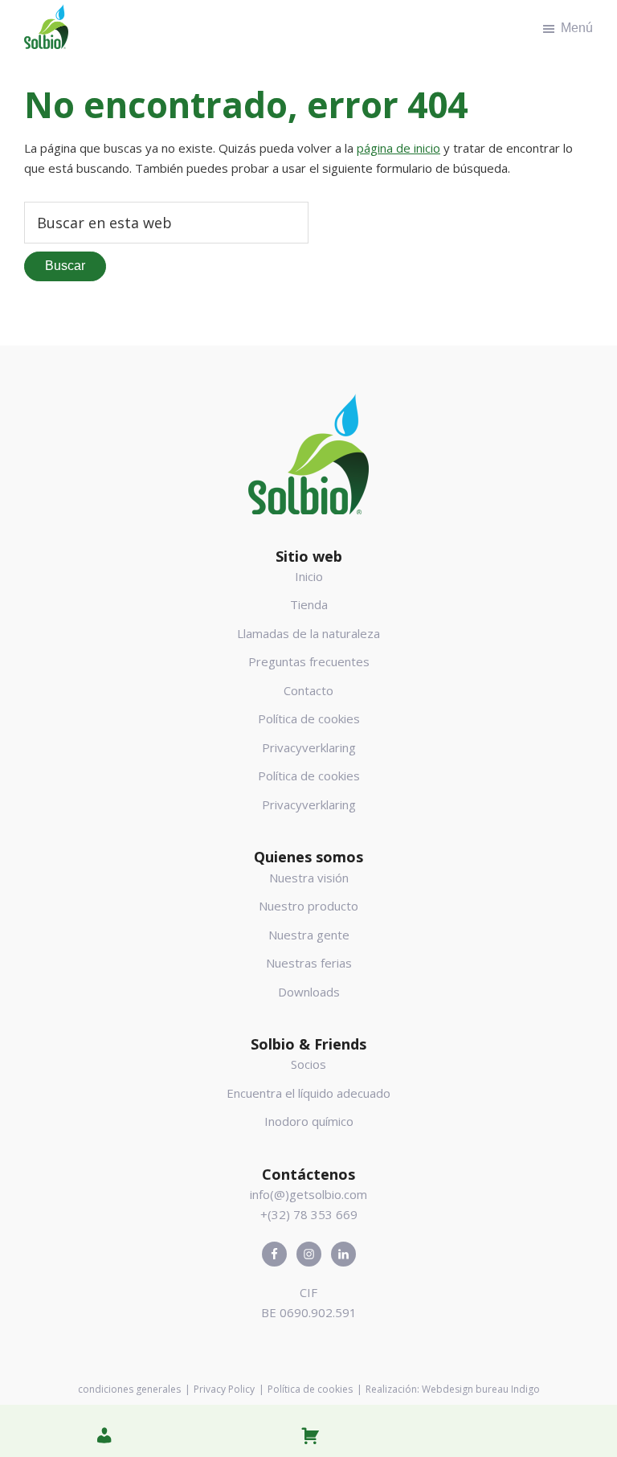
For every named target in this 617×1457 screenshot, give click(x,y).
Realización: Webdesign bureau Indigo (453, 1389)
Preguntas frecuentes (309, 661)
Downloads (309, 992)
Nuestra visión (309, 878)
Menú (577, 28)
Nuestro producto (308, 906)
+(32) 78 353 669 (309, 1214)
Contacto (308, 690)
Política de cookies (309, 718)
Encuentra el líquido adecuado (308, 1093)
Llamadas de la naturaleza (308, 633)
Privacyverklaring (309, 747)
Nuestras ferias (309, 963)
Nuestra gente (308, 935)
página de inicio (398, 148)
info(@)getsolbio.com (308, 1194)
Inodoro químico (308, 1121)
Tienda (309, 604)
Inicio (309, 576)
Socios (308, 1064)
